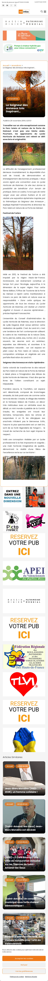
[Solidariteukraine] (24, 740)
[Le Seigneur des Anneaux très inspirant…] (24, 72)
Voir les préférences (24, 971)
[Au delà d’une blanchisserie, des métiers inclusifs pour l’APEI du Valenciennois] (24, 930)
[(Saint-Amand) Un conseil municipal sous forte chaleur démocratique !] (24, 892)
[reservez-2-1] (24, 545)
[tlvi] (24, 684)
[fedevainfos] (24, 656)
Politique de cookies (17, 977)
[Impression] (24, 573)
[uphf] (12, 497)
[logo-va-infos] (24, 12)
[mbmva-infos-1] (24, 601)
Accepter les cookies (24, 958)
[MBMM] (24, 23)
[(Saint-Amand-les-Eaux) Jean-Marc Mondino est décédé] (24, 816)
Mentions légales (31, 977)
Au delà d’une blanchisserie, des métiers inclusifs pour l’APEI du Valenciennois (24, 940)
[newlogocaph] (24, 36)
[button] (41, 11)
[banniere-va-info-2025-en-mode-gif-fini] (24, 48)
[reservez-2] (24, 629)
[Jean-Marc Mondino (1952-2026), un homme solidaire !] (24, 778)
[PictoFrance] (12, 521)
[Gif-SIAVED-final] (35, 497)
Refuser (24, 965)
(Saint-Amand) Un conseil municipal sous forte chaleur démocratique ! (22, 902)
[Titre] (3, 5)
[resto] (35, 521)
